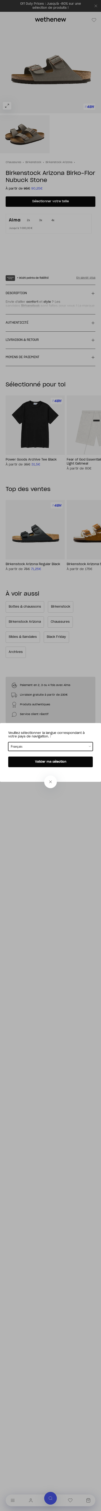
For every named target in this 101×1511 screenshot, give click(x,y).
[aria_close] (50, 781)
